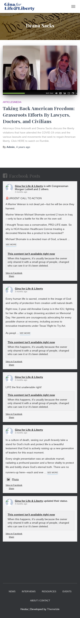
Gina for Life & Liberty (29, 186)
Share (11, 276)
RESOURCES (49, 591)
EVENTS (67, 591)
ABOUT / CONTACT (40, 600)
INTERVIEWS (29, 591)
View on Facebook (14, 273)
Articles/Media (12, 102)
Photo (15, 479)
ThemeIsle (53, 609)
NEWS (12, 591)
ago (23, 146)
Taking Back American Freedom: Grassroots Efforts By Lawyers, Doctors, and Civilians (39, 114)
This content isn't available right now (31, 253)
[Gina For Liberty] (20, 6)
